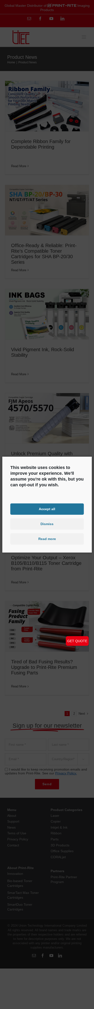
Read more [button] (47, 539)
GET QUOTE (77, 641)
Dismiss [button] (47, 524)
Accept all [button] (47, 509)
